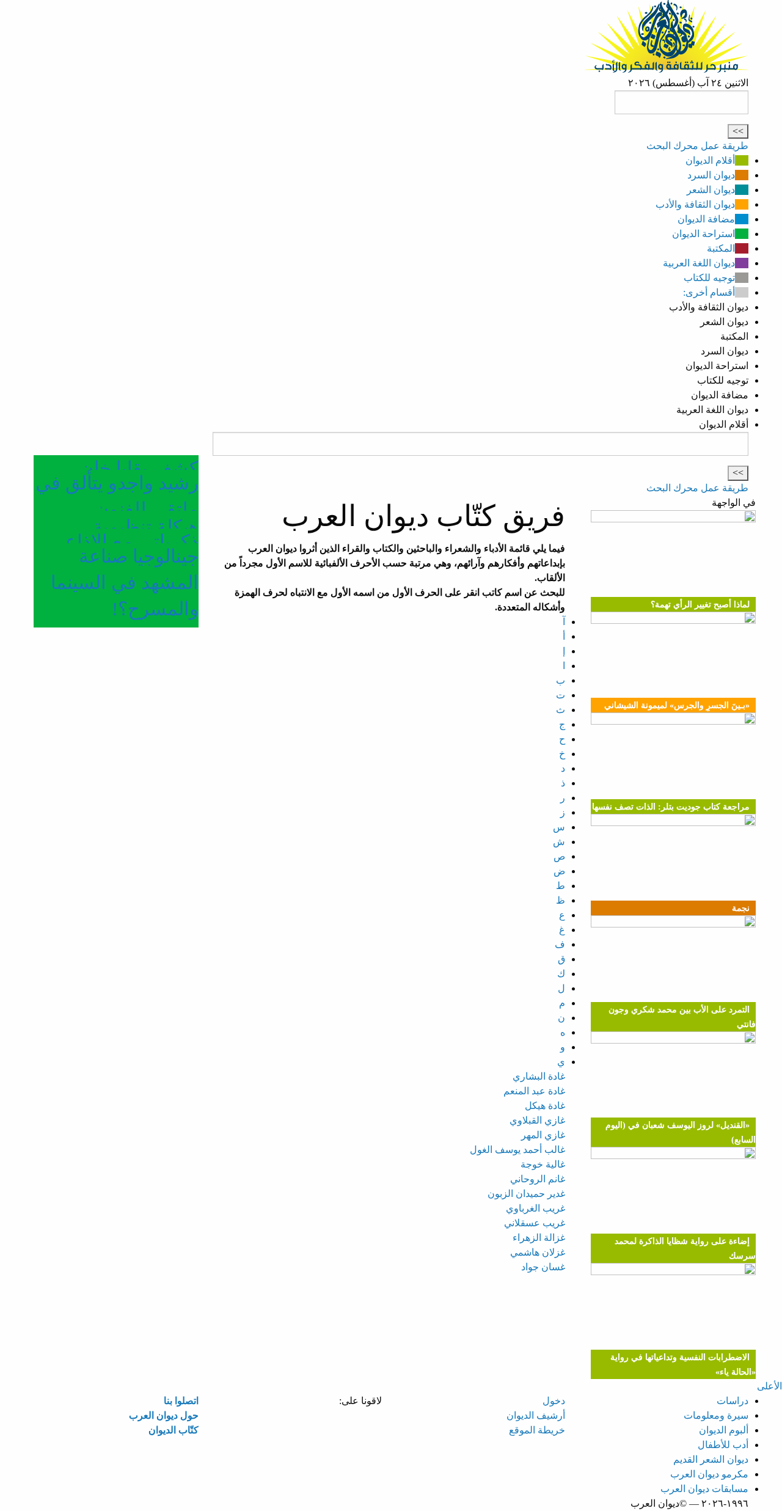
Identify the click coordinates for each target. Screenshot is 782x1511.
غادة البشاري (539, 1076)
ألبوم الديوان (723, 1430)
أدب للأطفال (723, 1445)
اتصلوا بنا (181, 1401)
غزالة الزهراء (539, 1237)
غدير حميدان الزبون (526, 1193)
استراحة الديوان (703, 234)
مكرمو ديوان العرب (709, 1474)
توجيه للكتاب (709, 278)
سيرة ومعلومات (716, 1415)
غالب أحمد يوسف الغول (517, 1149)
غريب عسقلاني (534, 1223)
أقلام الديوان (710, 160)
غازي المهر (543, 1135)
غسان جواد (543, 1267)
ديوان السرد (711, 175)
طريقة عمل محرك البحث (697, 146)
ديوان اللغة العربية (699, 263)
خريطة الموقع (537, 1430)
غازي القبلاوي (537, 1120)
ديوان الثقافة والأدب (695, 204)
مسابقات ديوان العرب (704, 1489)
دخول (554, 1401)
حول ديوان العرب (164, 1415)
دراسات (732, 1401)
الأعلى (769, 1386)
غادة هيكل (545, 1105)
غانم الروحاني (537, 1179)
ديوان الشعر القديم (710, 1459)
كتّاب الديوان (173, 1430)
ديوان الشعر (711, 190)
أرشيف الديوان (535, 1415)
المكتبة (721, 248)
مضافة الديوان (706, 219)
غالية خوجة (543, 1164)
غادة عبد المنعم (534, 1091)
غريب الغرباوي (535, 1208)
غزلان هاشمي (537, 1252)
